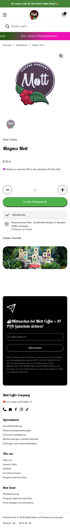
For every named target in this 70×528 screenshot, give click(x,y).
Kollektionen (21, 45)
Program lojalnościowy (15, 477)
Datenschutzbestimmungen (17, 430)
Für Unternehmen (12, 473)
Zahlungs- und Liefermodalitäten (20, 443)
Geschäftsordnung (12, 426)
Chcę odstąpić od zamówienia (18, 502)
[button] (63, 15)
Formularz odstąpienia (14, 434)
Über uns (7, 460)
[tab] (21, 229)
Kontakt (7, 468)
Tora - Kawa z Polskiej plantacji (37, 36)
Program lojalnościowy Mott (17, 498)
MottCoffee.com (33, 517)
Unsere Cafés (10, 464)
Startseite (7, 45)
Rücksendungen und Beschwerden (21, 439)
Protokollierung (11, 493)
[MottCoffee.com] (34, 14)
